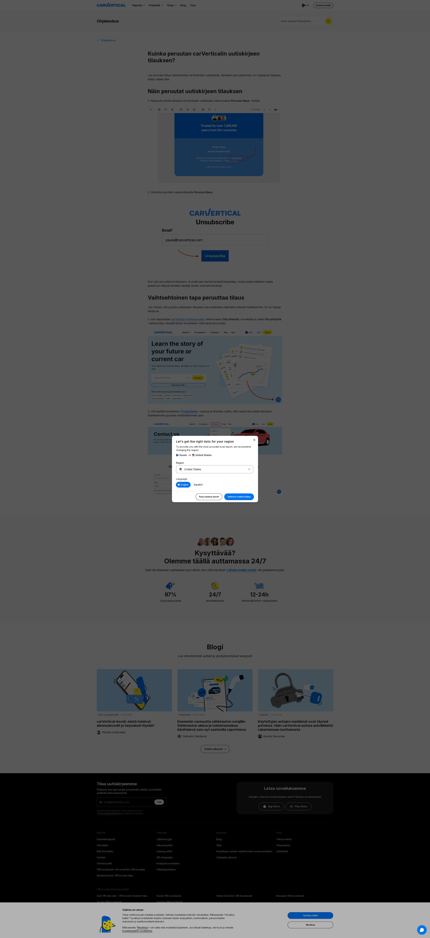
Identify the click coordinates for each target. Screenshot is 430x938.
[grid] (214, 484)
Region (180, 462)
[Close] (254, 440)
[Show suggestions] (249, 469)
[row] (183, 484)
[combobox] (210, 469)
